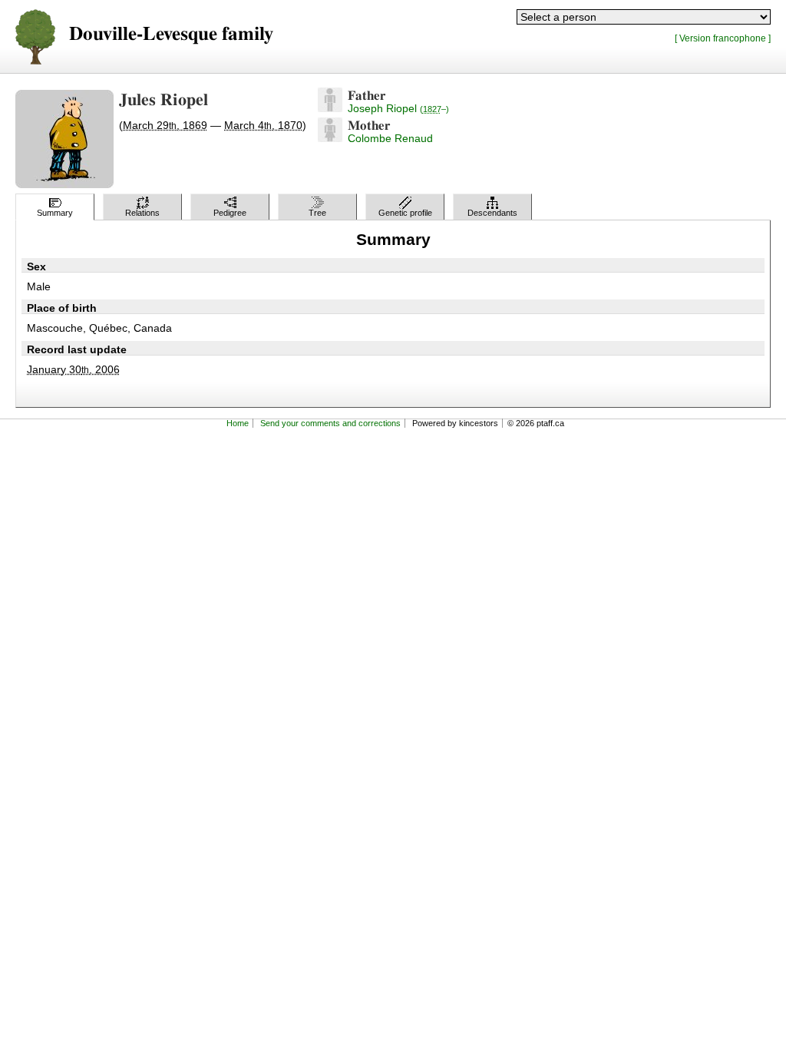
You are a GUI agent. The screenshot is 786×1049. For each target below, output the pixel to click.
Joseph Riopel (398, 108)
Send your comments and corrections (330, 423)
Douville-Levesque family (171, 34)
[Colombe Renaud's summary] (330, 138)
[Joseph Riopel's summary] (330, 108)
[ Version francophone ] (723, 38)
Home (237, 423)
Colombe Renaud (390, 138)
